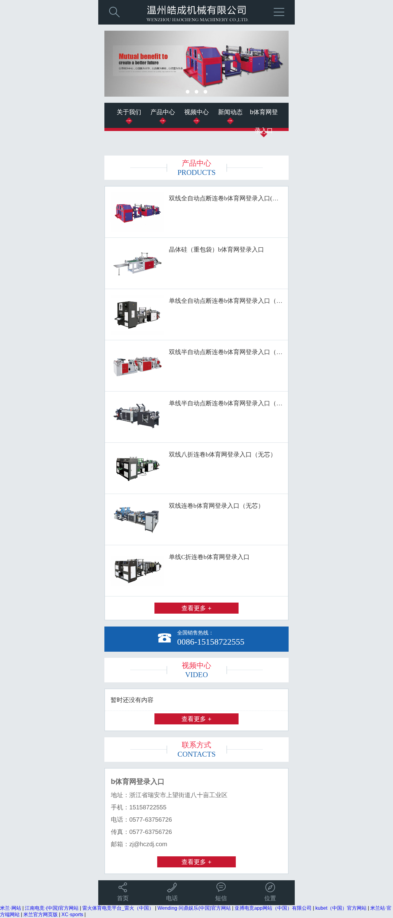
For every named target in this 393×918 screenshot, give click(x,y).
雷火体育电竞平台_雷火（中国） (118, 908)
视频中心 (196, 112)
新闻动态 (230, 112)
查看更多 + (196, 608)
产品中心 (162, 112)
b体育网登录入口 (264, 121)
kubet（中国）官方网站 (341, 908)
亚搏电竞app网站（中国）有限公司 (273, 908)
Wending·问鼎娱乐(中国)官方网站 (194, 908)
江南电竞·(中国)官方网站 (52, 908)
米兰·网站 (10, 908)
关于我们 (129, 112)
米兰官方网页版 (40, 914)
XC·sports (72, 914)
